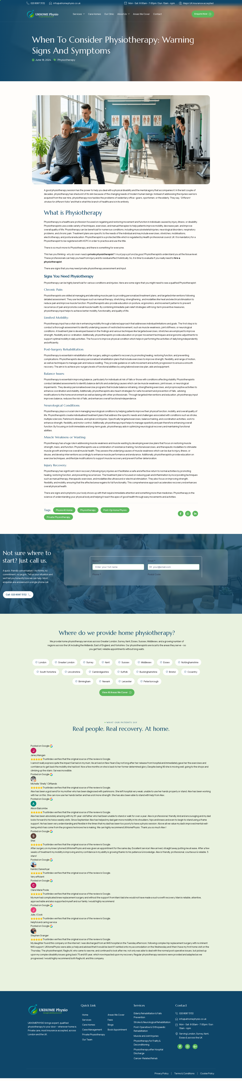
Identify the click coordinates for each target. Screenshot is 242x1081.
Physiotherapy (66, 59)
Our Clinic (109, 14)
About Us (122, 14)
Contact (157, 14)
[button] (203, 14)
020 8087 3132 (38, 3)
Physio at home (64, 510)
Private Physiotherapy (58, 517)
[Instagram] (187, 1046)
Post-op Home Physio (115, 510)
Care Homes (94, 14)
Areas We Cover (141, 14)
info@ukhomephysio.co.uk (67, 3)
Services (77, 14)
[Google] (195, 1046)
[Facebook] (179, 1046)
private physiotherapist (100, 254)
